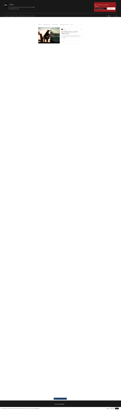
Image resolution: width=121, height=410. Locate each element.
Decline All (112, 408)
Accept (117, 408)
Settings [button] (108, 408)
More (72, 24)
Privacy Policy (37, 408)
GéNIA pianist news (46, 24)
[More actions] (80, 29)
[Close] (119, 408)
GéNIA (11, 4)
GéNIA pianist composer (64, 24)
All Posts (39, 24)
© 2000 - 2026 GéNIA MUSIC (59, 404)
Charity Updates (55, 24)
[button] (116, 16)
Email (96, 6)
